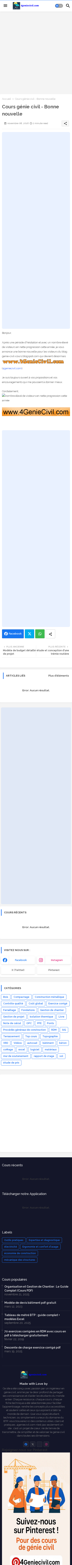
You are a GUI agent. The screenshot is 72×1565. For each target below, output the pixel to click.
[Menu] (5, 6)
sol (61, 1056)
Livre (61, 1016)
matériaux (51, 1049)
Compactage (21, 997)
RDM (54, 1029)
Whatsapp (40, 633)
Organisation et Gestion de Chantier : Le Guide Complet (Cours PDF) (36, 1288)
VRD (5, 1043)
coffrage (8, 1049)
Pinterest (54, 970)
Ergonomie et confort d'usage (40, 1246)
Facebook (15, 633)
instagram (57, 960)
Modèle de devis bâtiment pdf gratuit (30, 1302)
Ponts (50, 1023)
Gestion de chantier (52, 1010)
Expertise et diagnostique (44, 1240)
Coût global (36, 1003)
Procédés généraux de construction (24, 1029)
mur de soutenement (15, 1056)
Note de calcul (12, 1023)
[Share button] (50, 633)
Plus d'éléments (58, 675)
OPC (29, 1023)
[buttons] (26, 1444)
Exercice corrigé (57, 1003)
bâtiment (48, 1043)
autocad (32, 1043)
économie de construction (20, 1253)
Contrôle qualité (13, 1003)
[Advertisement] (36, 52)
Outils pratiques (13, 1240)
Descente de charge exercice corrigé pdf (32, 1347)
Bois (5, 997)
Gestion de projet (13, 1016)
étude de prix (11, 1062)
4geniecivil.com (12, 368)
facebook (21, 960)
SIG (64, 1029)
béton (63, 1043)
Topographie (50, 1036)
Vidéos (18, 1043)
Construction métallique (49, 997)
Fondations (28, 1010)
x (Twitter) (18, 970)
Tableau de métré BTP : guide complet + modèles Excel (32, 1317)
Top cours (31, 1036)
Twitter (29, 633)
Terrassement (11, 1036)
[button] (59, 6)
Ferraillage (9, 1010)
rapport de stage (44, 1056)
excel (21, 1049)
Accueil (6, 98)
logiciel (34, 1049)
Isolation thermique (41, 1016)
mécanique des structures (19, 1259)
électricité (10, 1246)
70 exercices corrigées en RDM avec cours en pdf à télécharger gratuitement (35, 1333)
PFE (39, 1023)
